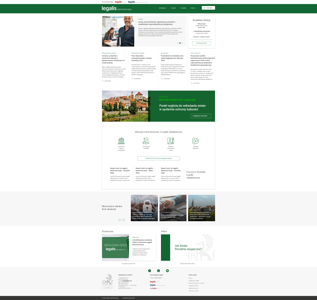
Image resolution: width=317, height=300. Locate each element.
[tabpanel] (144, 31)
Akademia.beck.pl (193, 288)
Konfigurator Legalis (194, 280)
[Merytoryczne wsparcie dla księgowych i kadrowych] (138, 2)
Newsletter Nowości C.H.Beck (196, 283)
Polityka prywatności (129, 298)
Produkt (173, 8)
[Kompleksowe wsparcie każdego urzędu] (116, 8)
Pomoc (193, 8)
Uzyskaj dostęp (201, 43)
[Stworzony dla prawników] (121, 2)
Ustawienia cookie (193, 291)
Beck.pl (190, 278)
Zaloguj (209, 8)
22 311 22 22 (158, 278)
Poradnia (183, 8)
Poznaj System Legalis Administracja (158, 158)
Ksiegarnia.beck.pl (193, 285)
